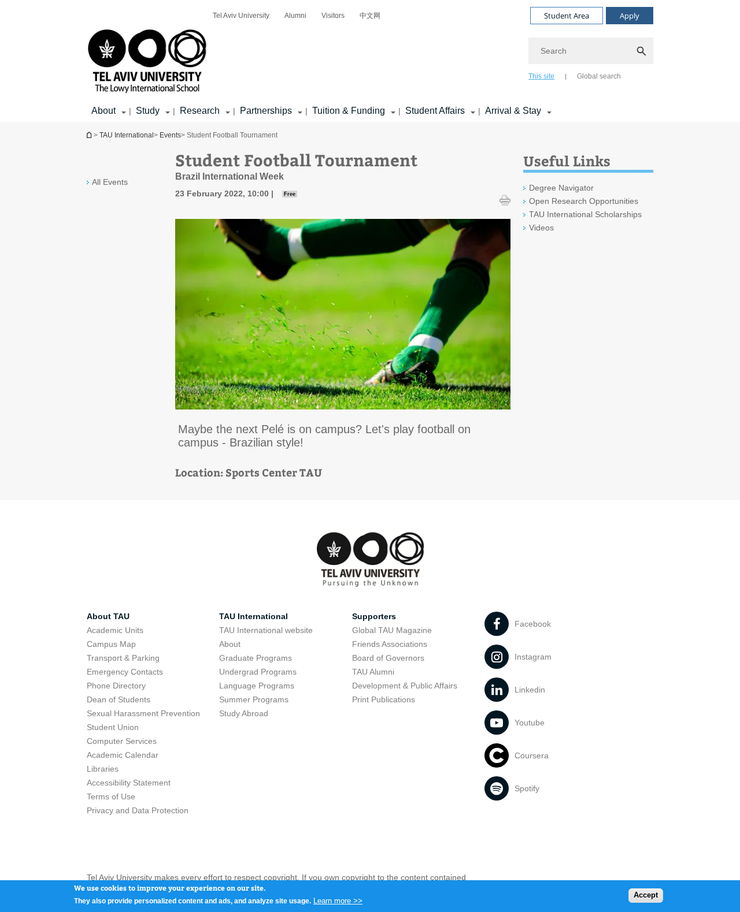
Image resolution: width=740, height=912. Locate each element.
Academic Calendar (122, 755)
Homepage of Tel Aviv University (90, 135)
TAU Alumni (373, 671)
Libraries (103, 768)
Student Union (113, 727)
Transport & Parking (123, 657)
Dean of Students (118, 699)
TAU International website (266, 630)
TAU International (126, 135)
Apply (629, 15)
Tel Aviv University (241, 16)
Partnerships (266, 111)
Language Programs (256, 685)
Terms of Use (111, 796)
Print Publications (383, 699)
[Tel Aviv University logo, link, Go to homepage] (149, 62)
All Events (110, 182)
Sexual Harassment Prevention (143, 713)
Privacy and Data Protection (137, 810)
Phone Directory (116, 685)
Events (170, 135)
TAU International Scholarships (585, 214)
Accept (646, 895)
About (103, 111)
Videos (541, 227)
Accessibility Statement (129, 782)
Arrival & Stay (513, 111)
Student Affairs (435, 111)
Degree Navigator (561, 187)
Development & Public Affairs (404, 685)
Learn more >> (337, 900)
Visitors (333, 16)
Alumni (295, 16)
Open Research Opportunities (583, 201)
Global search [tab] (599, 76)
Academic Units (115, 630)
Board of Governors (388, 657)
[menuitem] (241, 16)
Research (200, 111)
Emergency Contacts (125, 671)
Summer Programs (253, 699)
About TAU (108, 616)
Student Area (566, 15)
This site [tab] (541, 76)
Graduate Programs (255, 657)
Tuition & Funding (348, 111)
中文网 (370, 16)
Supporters (374, 616)
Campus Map (111, 644)
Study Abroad (243, 713)
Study (148, 111)
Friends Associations (389, 644)
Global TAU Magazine (392, 630)
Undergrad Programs (258, 671)
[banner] (370, 61)
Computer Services (122, 741)
